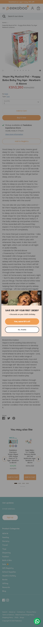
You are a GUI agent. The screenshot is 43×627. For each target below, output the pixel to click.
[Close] (39, 293)
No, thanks (22, 330)
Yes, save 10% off (22, 321)
